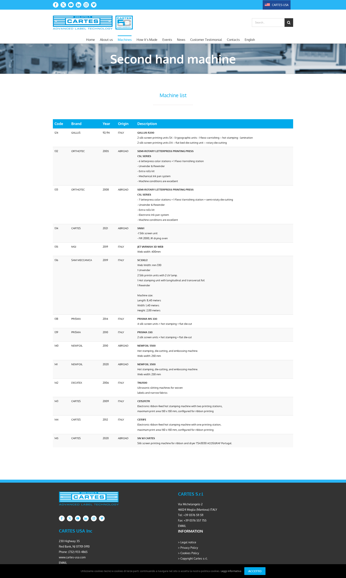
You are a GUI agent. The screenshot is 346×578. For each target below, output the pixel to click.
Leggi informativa (231, 571)
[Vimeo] (102, 518)
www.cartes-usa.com (72, 557)
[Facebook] (62, 518)
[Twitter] (70, 518)
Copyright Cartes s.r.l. (194, 558)
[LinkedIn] (86, 518)
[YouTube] (78, 518)
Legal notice (188, 542)
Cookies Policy (189, 553)
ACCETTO (255, 571)
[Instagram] (94, 518)
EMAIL (182, 526)
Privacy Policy (189, 547)
